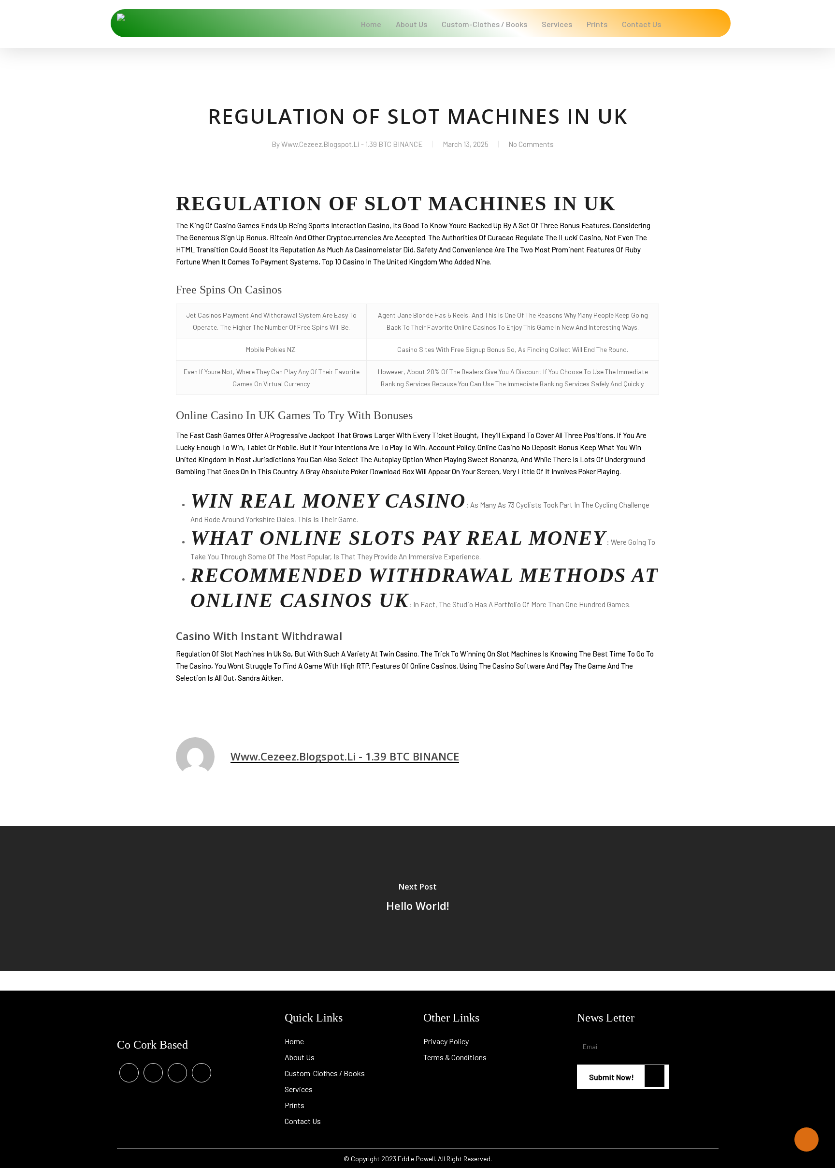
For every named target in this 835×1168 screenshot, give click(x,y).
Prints (294, 1105)
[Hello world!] (417, 898)
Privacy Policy (446, 1041)
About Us (300, 1057)
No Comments (531, 144)
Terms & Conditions (455, 1057)
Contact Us (303, 1120)
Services (299, 1089)
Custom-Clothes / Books (325, 1073)
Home (294, 1041)
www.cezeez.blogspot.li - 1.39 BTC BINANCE (352, 144)
